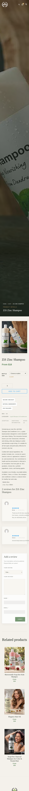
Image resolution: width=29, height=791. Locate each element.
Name (6, 598)
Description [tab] (4, 420)
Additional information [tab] (16, 421)
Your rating (8, 567)
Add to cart (15, 391)
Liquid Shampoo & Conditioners (18, 416)
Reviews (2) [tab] (26, 421)
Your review (9, 576)
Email (6, 607)
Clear (11, 376)
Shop (9, 303)
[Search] (19, 4)
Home (4, 303)
